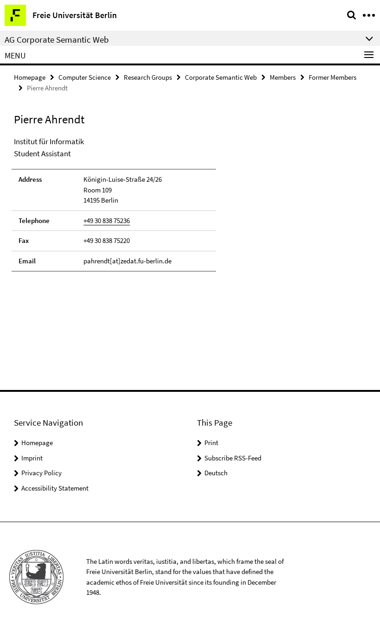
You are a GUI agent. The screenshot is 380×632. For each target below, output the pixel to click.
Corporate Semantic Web (221, 77)
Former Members (332, 77)
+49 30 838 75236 (106, 220)
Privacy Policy (41, 472)
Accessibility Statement (55, 488)
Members (283, 77)
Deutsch (216, 472)
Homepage (29, 77)
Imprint (32, 457)
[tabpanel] (114, 204)
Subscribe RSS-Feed (232, 457)
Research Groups (148, 77)
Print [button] (211, 442)
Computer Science (84, 77)
